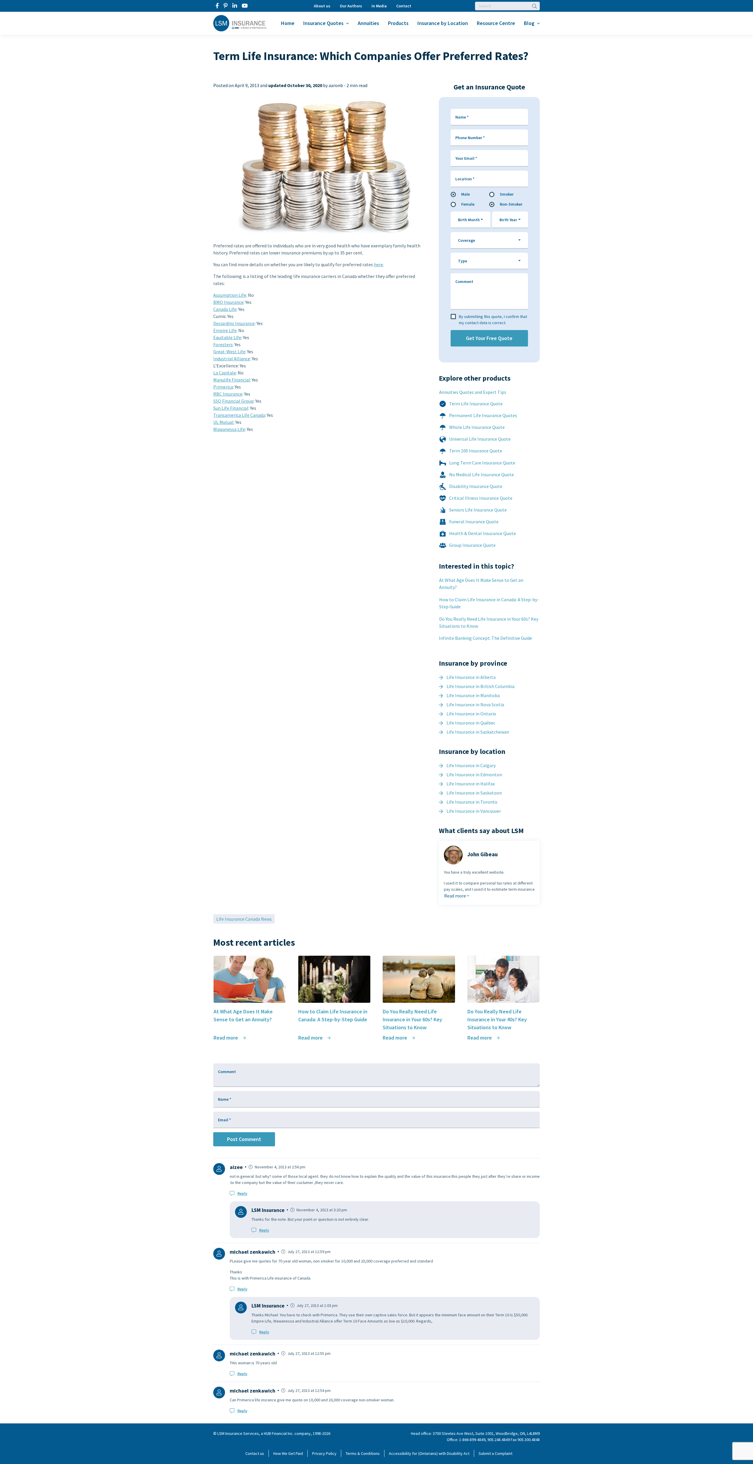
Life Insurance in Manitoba (473, 695)
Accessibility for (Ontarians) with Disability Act (429, 1453)
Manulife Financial (231, 380)
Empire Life (224, 330)
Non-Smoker (511, 204)
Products (398, 23)
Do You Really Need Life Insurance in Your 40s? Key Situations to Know (497, 1019)
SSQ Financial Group (233, 401)
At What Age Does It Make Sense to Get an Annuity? (481, 583)
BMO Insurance (228, 302)
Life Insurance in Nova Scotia (475, 704)
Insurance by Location (442, 23)
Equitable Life (227, 337)
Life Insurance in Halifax (471, 784)
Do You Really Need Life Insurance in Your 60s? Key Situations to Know (488, 622)
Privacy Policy (324, 1453)
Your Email (466, 158)
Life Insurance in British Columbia (480, 686)
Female (467, 204)
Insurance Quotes (323, 23)
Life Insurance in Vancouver (474, 811)
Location (464, 178)
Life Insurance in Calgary (471, 765)
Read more (455, 896)
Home (287, 23)
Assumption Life (229, 295)
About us (322, 6)
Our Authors (351, 6)
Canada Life (224, 309)
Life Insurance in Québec (471, 723)
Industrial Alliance (231, 359)
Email (224, 1119)
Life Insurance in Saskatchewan (478, 732)
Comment (464, 281)
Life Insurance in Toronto (472, 802)
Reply (242, 1193)
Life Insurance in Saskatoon (474, 793)
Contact (403, 6)
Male (465, 194)
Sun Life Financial (230, 408)
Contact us (254, 1453)
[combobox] (471, 219)
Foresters (223, 344)
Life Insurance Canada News (244, 919)
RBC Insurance (227, 394)
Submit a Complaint (495, 1453)
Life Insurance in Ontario (471, 714)
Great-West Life (229, 351)
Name (462, 117)
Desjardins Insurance (234, 323)
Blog (529, 23)
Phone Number (470, 137)
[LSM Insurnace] (240, 23)
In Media (379, 6)
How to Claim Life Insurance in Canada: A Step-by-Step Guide (489, 603)
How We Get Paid (288, 1453)
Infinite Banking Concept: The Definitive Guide (485, 638)
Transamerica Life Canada (239, 415)
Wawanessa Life (229, 429)
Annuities (368, 23)
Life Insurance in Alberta (471, 677)
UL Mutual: (223, 422)
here (378, 264)
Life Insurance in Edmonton (474, 774)
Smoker (507, 194)
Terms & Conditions (363, 1453)
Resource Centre (496, 23)
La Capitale (224, 373)
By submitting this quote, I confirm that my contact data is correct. (493, 319)
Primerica (223, 387)
